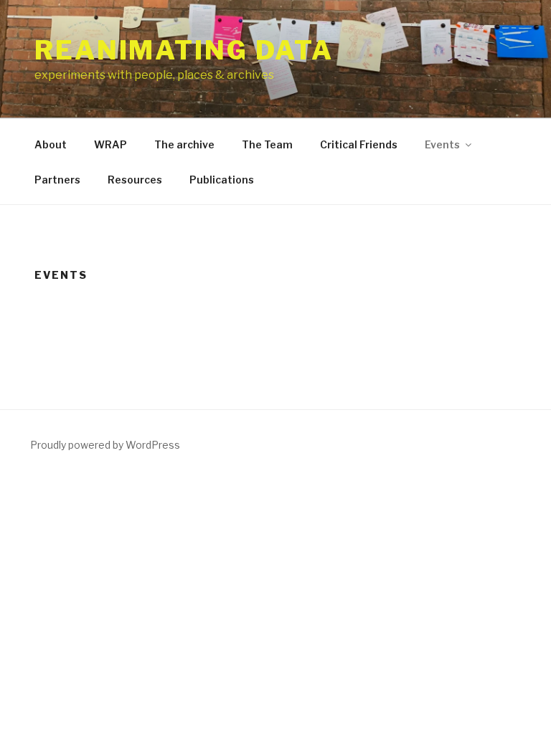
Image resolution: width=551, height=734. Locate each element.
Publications (221, 179)
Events (442, 144)
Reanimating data (184, 50)
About (50, 144)
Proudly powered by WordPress (105, 445)
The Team (267, 144)
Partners (57, 179)
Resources (135, 179)
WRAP (110, 144)
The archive (184, 144)
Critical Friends (358, 144)
